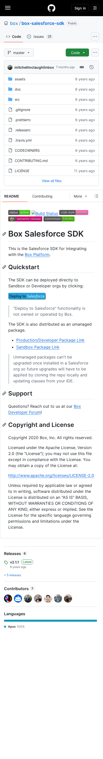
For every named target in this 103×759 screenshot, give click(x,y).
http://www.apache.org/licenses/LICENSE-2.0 (51, 475)
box (14, 23)
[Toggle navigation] (8, 7)
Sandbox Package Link (38, 347)
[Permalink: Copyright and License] (4, 424)
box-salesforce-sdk (43, 23)
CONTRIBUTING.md (31, 160)
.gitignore (22, 109)
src (17, 99)
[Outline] (96, 196)
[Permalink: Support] (4, 393)
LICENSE (22, 171)
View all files (52, 181)
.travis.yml (23, 140)
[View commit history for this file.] (91, 67)
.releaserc (23, 130)
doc (18, 89)
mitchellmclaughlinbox (34, 67)
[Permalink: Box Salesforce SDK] (4, 233)
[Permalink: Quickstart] (4, 266)
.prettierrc (23, 120)
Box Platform (37, 254)
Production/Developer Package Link (50, 340)
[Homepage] (52, 8)
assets (20, 79)
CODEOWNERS (27, 150)
